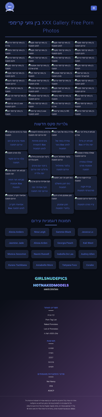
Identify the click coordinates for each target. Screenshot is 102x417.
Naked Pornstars (51, 324)
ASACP (51, 391)
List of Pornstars (51, 329)
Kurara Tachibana (17, 265)
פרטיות (51, 362)
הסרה (51, 353)
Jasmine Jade (16, 243)
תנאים (51, 367)
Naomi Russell (41, 254)
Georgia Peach (65, 243)
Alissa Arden (40, 243)
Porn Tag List (51, 320)
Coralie (90, 265)
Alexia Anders (16, 231)
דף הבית (51, 315)
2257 (51, 357)
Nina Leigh (39, 231)
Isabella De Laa (65, 254)
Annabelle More (44, 265)
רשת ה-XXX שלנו (51, 333)
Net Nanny (51, 381)
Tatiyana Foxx (69, 265)
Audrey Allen (88, 254)
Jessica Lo (87, 231)
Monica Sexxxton (17, 254)
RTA (51, 386)
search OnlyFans (51, 289)
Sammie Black (63, 231)
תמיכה (51, 348)
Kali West (88, 243)
